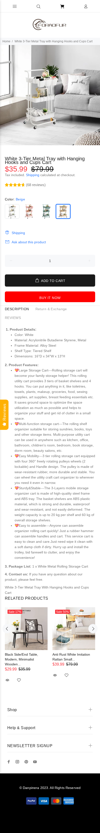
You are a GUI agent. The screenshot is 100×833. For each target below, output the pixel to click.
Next (95, 95)
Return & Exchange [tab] (51, 309)
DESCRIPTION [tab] (17, 309)
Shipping (32, 175)
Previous (4, 95)
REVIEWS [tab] (13, 318)
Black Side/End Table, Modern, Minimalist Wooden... (21, 659)
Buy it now (49, 298)
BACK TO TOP (50, 822)
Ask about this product (29, 242)
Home (6, 41)
